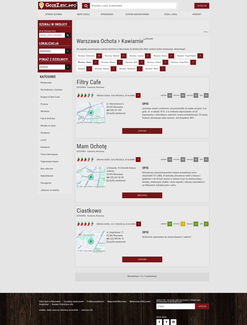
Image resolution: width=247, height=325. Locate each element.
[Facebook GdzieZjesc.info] (159, 322)
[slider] (85, 95)
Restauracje (46, 82)
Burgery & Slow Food (50, 97)
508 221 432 (116, 110)
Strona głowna (53, 14)
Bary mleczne (47, 168)
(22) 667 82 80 (117, 177)
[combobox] (133, 6)
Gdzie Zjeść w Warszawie (49, 301)
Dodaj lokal (170, 14)
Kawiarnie (45, 147)
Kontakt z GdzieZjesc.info (62, 304)
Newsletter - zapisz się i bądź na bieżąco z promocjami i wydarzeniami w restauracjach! (178, 301)
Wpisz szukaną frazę (47, 31)
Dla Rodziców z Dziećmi (51, 89)
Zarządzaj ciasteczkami (73, 301)
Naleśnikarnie (47, 175)
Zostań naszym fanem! (137, 14)
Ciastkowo (89, 210)
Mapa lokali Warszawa (116, 301)
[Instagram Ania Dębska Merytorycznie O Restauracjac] (173, 322)
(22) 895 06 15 (117, 238)
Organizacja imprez (49, 161)
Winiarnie (45, 111)
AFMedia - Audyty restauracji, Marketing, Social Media (58, 310)
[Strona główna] (58, 5)
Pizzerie (44, 104)
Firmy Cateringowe (49, 154)
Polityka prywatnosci (95, 301)
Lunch (43, 140)
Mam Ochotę (92, 146)
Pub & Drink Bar (48, 118)
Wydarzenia (107, 14)
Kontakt (197, 14)
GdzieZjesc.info (87, 310)
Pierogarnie (46, 183)
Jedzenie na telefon (50, 190)
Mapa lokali (83, 14)
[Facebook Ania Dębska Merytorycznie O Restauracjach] (166, 322)
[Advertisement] (127, 26)
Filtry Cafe (89, 82)
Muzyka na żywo (48, 125)
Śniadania (45, 132)
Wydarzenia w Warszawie (140, 301)
